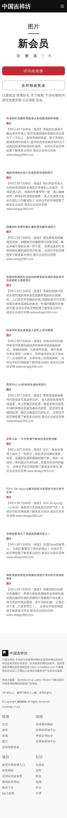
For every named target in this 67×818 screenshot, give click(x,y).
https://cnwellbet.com (42, 667)
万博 (38, 793)
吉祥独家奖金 (33, 85)
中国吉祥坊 (16, 6)
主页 (5, 724)
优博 (38, 782)
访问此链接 (33, 70)
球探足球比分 (44, 736)
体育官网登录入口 (13, 765)
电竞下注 (8, 787)
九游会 (40, 765)
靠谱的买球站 (10, 782)
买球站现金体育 (12, 776)
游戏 (5, 736)
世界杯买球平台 (46, 730)
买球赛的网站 (44, 724)
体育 (5, 730)
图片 (8, 123)
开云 (38, 787)
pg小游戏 (8, 793)
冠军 (38, 770)
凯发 (38, 776)
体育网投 (8, 770)
